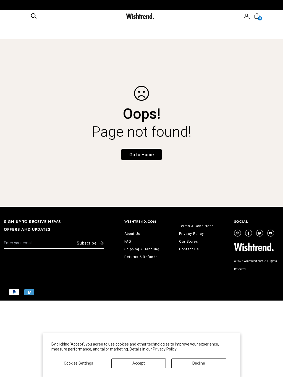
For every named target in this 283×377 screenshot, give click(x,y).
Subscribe (87, 243)
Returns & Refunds (141, 257)
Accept (138, 363)
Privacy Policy (165, 349)
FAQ (127, 241)
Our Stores (188, 241)
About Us (132, 234)
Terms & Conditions (196, 226)
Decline (198, 363)
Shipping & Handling (141, 249)
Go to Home (141, 154)
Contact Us (189, 249)
